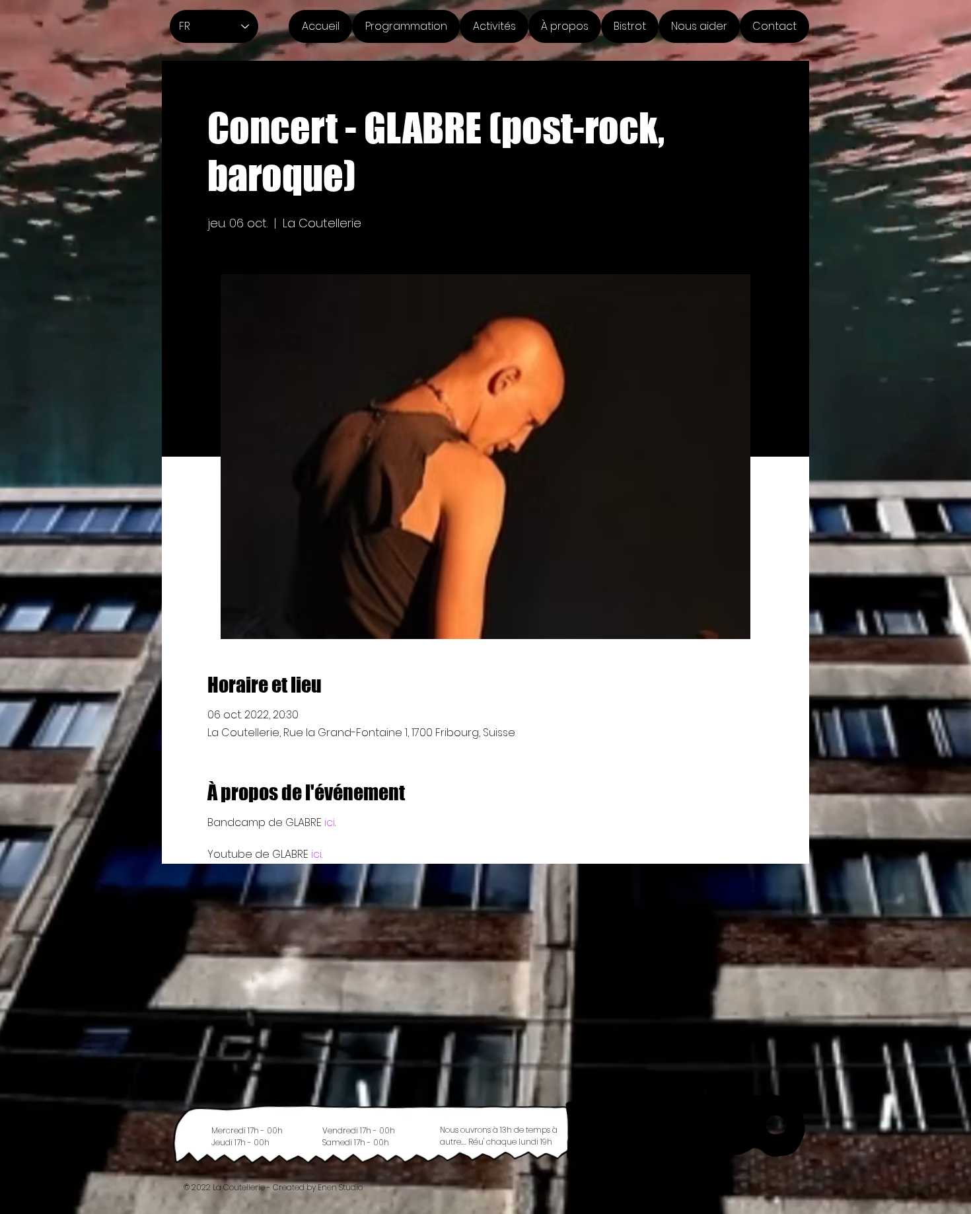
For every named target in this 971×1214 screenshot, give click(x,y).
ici (329, 822)
